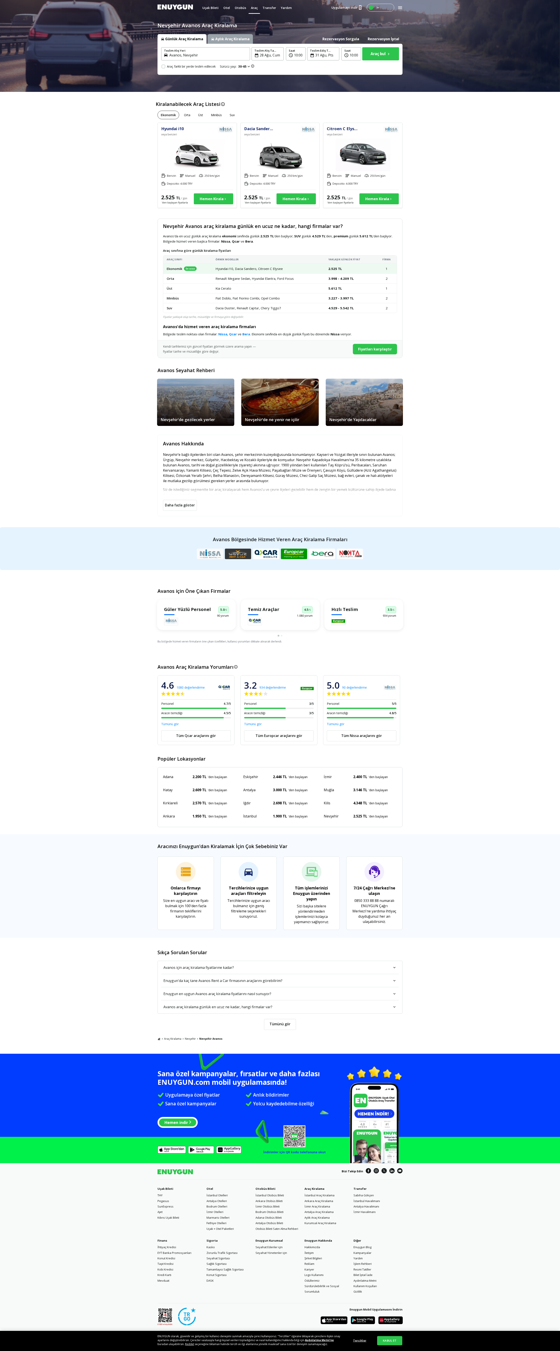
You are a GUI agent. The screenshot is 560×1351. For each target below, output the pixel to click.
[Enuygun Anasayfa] (175, 7)
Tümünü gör (170, 724)
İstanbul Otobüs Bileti (270, 1195)
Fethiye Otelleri (216, 1223)
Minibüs (216, 115)
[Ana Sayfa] (159, 1038)
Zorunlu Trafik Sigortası (222, 1253)
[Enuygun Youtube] (399, 1171)
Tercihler (359, 1340)
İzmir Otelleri (214, 1212)
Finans (162, 1240)
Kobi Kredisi (165, 1269)
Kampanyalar (362, 1253)
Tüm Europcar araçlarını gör (279, 735)
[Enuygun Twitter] (384, 1171)
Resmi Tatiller (362, 1269)
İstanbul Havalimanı (367, 1201)
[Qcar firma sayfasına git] (255, 621)
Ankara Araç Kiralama (318, 1201)
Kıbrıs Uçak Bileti (168, 1218)
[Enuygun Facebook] (368, 1171)
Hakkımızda (312, 1247)
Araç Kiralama (172, 1038)
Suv (232, 115)
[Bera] (322, 554)
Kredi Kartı (164, 1275)
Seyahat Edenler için (269, 1247)
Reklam (309, 1264)
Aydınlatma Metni (365, 1281)
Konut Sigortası (216, 1275)
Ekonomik (168, 115)
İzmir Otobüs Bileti (268, 1206)
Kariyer (309, 1269)
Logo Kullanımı (314, 1275)
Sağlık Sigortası (216, 1264)
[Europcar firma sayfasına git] (338, 621)
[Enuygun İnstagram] (376, 1171)
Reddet (189, 1344)
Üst (200, 115)
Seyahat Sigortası (218, 1258)
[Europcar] (294, 554)
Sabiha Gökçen (364, 1195)
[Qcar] (266, 554)
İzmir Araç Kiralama (317, 1206)
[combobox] (208, 55)
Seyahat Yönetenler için (271, 1253)
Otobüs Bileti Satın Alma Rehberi (277, 1229)
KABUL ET (389, 1340)
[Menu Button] (380, 8)
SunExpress (165, 1206)
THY (160, 1195)
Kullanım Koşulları (365, 1286)
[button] (296, 53)
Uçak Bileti (165, 1189)
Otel (209, 1189)
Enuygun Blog (362, 1247)
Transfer (360, 1189)
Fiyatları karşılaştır (375, 349)
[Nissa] (210, 554)
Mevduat (163, 1281)
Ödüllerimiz (312, 1281)
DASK (210, 1281)
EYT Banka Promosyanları (174, 1253)
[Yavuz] (238, 554)
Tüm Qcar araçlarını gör (196, 735)
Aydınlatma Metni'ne (319, 1340)
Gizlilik (358, 1291)
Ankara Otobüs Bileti (269, 1201)
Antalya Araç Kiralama (319, 1212)
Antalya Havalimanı (366, 1206)
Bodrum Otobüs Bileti (270, 1212)
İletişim (309, 1253)
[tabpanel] (280, 59)
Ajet (160, 1212)
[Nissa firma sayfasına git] (171, 621)
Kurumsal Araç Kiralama (320, 1223)
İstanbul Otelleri (217, 1195)
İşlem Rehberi (363, 1264)
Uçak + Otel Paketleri (220, 1229)
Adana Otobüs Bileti (269, 1218)
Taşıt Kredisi (165, 1264)
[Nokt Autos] (350, 554)
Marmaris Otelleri (217, 1218)
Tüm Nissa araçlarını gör (361, 735)
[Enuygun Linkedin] (392, 1171)
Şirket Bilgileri (313, 1258)
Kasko (210, 1247)
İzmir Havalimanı (365, 1212)
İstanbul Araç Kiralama (319, 1195)
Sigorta (212, 1240)
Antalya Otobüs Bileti (269, 1223)
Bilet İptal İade (363, 1275)
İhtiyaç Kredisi (167, 1247)
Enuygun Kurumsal (269, 1240)
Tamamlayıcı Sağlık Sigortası (225, 1269)
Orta (187, 115)
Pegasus (163, 1201)
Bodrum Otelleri (216, 1206)
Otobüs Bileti (265, 1189)
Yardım (358, 1258)
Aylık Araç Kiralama (317, 1218)
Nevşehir (190, 1038)
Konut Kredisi (166, 1258)
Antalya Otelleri (216, 1201)
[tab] (182, 39)
